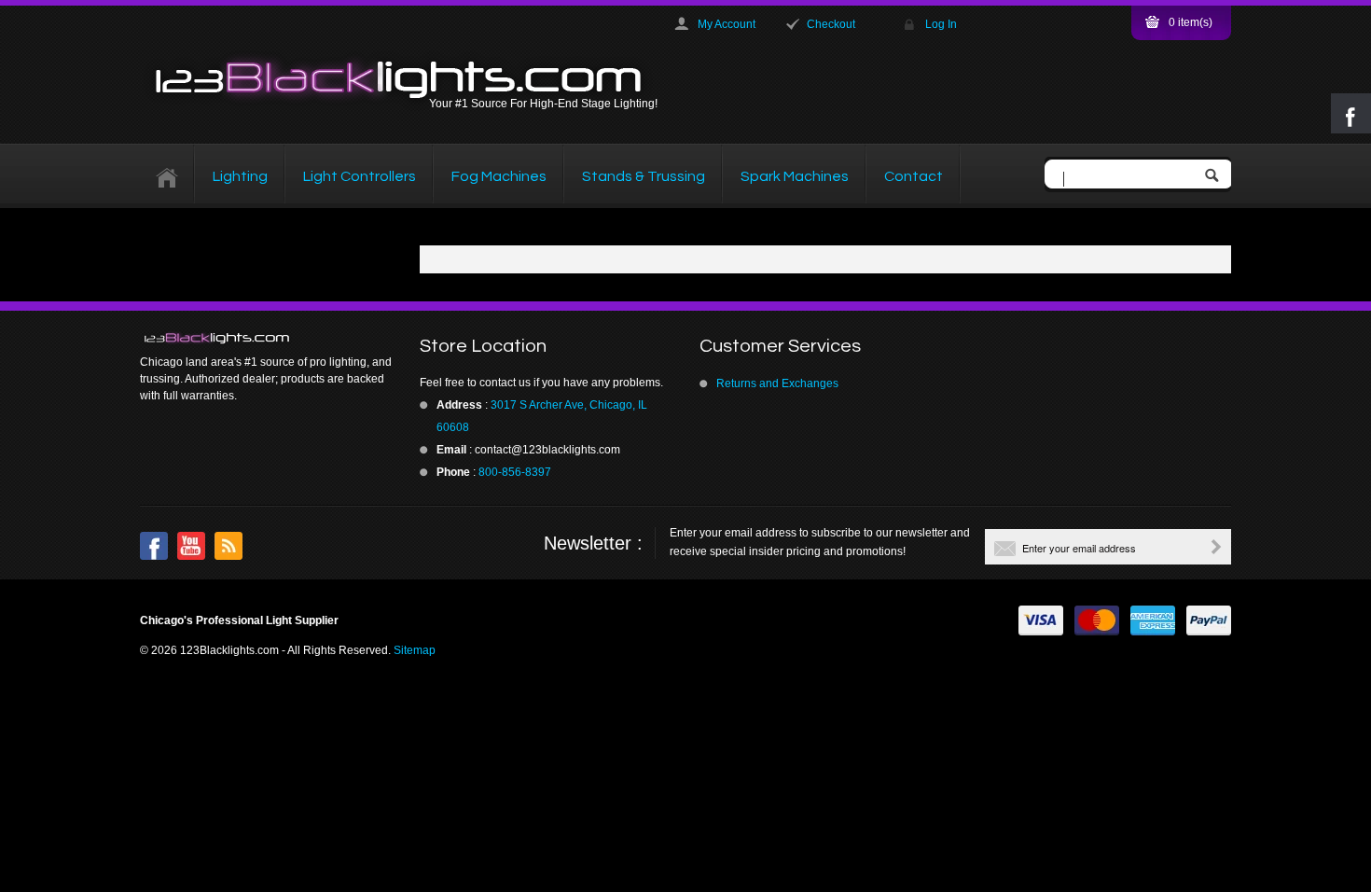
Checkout (831, 24)
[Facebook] (154, 546)
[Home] (167, 176)
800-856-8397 (514, 472)
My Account (726, 24)
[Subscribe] (1216, 546)
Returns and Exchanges (777, 383)
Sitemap (415, 650)
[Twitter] (191, 546)
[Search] (1216, 176)
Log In (941, 24)
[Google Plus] (228, 546)
